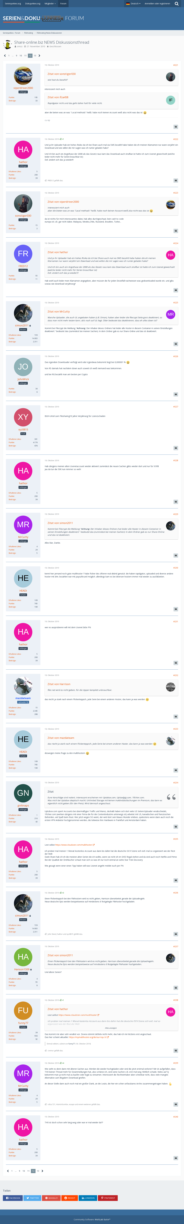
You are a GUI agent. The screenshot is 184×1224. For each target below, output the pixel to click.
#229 (175, 514)
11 (25, 55)
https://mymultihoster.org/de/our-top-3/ (87, 1037)
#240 (175, 1116)
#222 (175, 139)
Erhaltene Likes (15, 171)
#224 (175, 243)
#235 (175, 839)
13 (35, 55)
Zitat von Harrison (59, 684)
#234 (175, 782)
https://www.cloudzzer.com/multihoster (73, 844)
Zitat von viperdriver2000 (63, 201)
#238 (175, 1000)
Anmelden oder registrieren (157, 3)
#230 (175, 567)
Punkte (11, 97)
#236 (175, 892)
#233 (175, 728)
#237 (175, 946)
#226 (175, 356)
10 (21, 55)
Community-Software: (92, 1219)
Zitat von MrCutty (59, 311)
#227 (175, 406)
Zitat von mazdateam (61, 738)
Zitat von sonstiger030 (62, 74)
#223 (175, 192)
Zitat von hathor (58, 252)
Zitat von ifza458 (58, 97)
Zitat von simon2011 (60, 523)
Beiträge (12, 100)
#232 (175, 675)
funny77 (72, 1044)
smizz (19, 46)
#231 (175, 621)
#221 (175, 65)
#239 (175, 1063)
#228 (175, 460)
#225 (175, 302)
